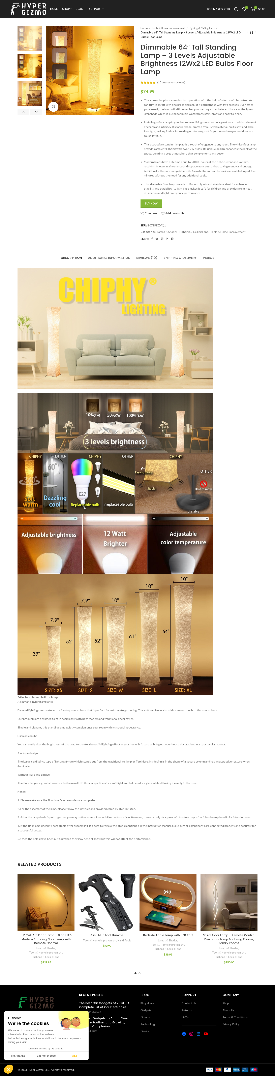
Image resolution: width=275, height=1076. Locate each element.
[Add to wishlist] (71, 880)
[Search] (236, 9)
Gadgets (146, 1010)
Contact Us (189, 1003)
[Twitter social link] (156, 239)
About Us (228, 1010)
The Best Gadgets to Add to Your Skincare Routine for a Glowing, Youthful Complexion (103, 1022)
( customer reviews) (171, 82)
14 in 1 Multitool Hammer (107, 935)
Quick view (71, 899)
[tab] (71, 256)
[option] (30, 38)
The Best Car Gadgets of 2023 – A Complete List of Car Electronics (104, 1005)
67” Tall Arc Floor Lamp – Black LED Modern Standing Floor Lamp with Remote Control (46, 939)
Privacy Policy (231, 1024)
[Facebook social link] (152, 239)
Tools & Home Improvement (168, 28)
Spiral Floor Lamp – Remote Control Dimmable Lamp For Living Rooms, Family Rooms (229, 939)
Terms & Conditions (235, 1017)
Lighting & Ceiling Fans (202, 28)
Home (144, 28)
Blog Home (147, 1003)
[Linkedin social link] (167, 239)
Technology (148, 1024)
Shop (225, 1003)
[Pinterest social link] (162, 239)
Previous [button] (23, 112)
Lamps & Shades (167, 231)
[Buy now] (71, 889)
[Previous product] (247, 33)
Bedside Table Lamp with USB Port (168, 935)
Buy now (151, 203)
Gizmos (145, 1017)
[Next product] (255, 33)
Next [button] (36, 112)
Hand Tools (124, 940)
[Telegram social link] (172, 239)
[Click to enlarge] (53, 107)
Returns (187, 1010)
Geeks (145, 1031)
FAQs (185, 1017)
